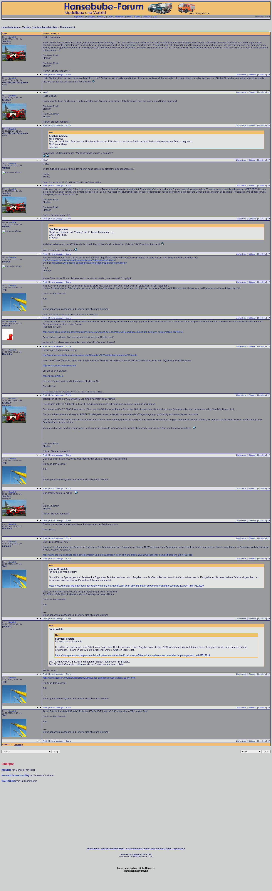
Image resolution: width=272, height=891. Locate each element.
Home (128, 17)
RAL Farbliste (8, 781)
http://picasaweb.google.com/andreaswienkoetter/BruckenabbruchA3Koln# (89, 263)
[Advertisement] (136, 793)
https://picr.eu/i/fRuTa (53, 376)
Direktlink (12, 37)
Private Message (56, 75)
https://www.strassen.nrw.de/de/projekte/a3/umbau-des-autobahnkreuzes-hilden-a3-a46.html (89, 678)
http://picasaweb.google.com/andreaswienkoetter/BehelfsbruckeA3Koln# (79, 260)
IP (269, 75)
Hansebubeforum (10, 27)
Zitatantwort (241, 75)
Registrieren (79, 17)
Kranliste (6, 770)
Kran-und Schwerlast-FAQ (15, 775)
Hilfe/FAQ (101, 17)
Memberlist (119, 17)
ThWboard (136, 854)
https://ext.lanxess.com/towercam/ (59, 365)
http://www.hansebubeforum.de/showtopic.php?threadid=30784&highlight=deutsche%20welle (90, 355)
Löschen (262, 75)
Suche (110, 17)
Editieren (252, 75)
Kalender (146, 17)
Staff (154, 17)
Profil (45, 75)
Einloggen (90, 17)
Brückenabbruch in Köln (44, 27)
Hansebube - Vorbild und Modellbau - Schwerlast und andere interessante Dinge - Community (136, 848)
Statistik (137, 17)
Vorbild (25, 27)
